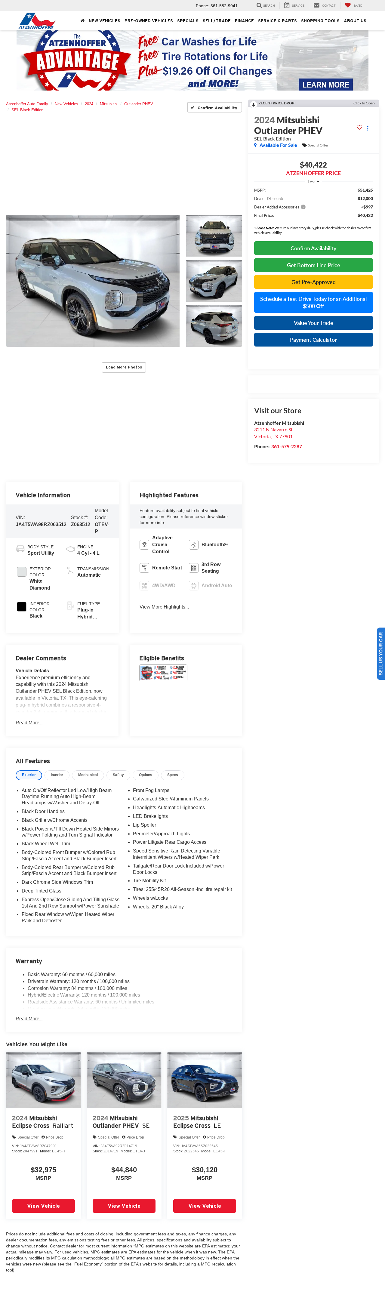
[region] (313, 212)
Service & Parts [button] (277, 20)
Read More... (29, 722)
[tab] (29, 775)
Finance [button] (244, 20)
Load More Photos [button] (124, 367)
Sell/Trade (217, 20)
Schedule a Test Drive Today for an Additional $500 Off (313, 302)
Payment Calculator (313, 339)
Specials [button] (188, 20)
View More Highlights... (164, 606)
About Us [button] (355, 20)
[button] (93, 281)
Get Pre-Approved (313, 282)
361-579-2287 (286, 446)
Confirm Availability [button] (313, 248)
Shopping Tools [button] (320, 20)
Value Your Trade (313, 322)
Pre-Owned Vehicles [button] (149, 20)
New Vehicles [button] (104, 20)
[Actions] (367, 128)
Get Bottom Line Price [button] (313, 265)
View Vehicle (43, 1206)
